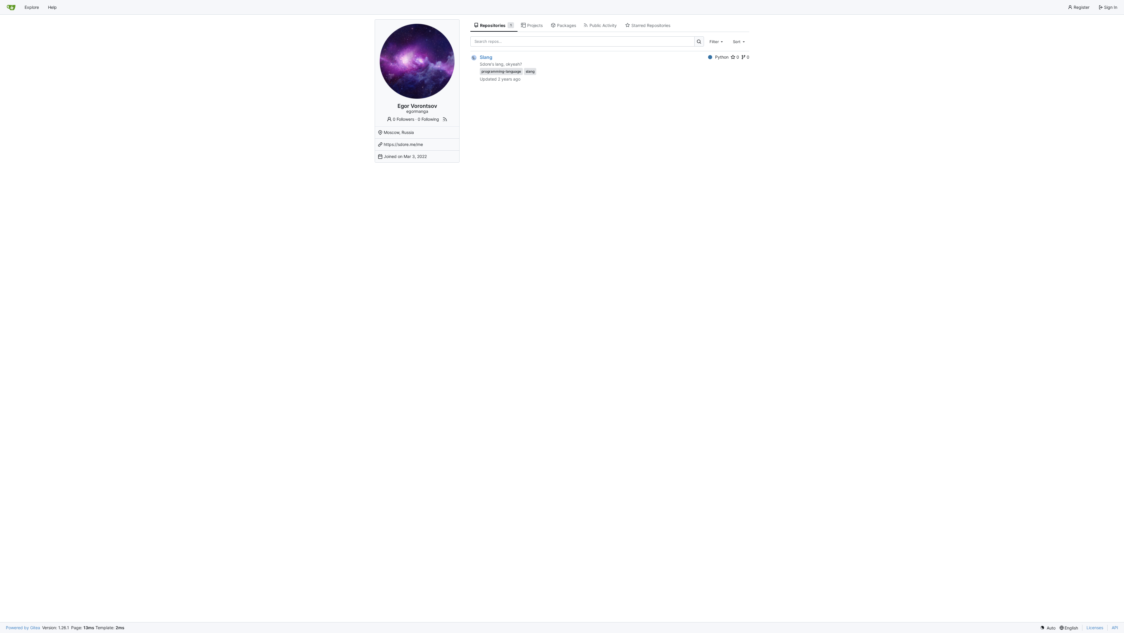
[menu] (1048, 627)
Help (52, 7)
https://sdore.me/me (403, 144)
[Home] (11, 7)
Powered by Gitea (23, 627)
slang (530, 71)
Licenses (1095, 627)
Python (722, 57)
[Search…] (699, 41)
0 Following (428, 119)
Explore (32, 7)
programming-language (501, 71)
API (1115, 627)
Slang (486, 57)
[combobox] (717, 41)
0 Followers (403, 119)
